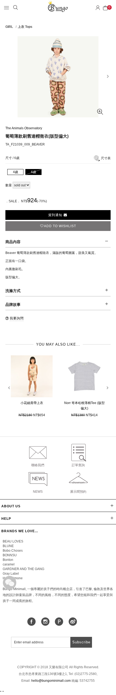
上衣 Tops (25, 27)
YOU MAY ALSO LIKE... (58, 344)
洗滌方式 (13, 291)
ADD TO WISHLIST (60, 226)
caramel (9, 564)
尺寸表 (106, 158)
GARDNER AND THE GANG (23, 569)
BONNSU (10, 555)
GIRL (9, 27)
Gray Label (11, 573)
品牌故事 (13, 304)
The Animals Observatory (23, 128)
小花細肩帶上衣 (32, 403)
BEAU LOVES (13, 541)
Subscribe (81, 642)
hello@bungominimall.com (51, 681)
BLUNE (8, 546)
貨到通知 (55, 215)
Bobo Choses (13, 550)
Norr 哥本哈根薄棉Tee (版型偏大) (84, 405)
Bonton (8, 560)
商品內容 (13, 242)
